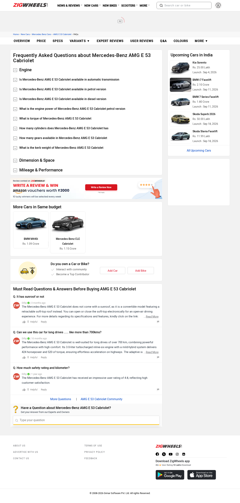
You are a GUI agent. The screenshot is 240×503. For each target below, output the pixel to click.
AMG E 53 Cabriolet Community (101, 399)
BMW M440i (31, 239)
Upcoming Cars (201, 150)
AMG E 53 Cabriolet (62, 34)
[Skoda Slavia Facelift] (180, 136)
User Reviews (141, 41)
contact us (21, 458)
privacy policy (94, 452)
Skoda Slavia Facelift (205, 131)
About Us (19, 445)
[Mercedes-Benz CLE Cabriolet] (67, 223)
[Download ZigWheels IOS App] (201, 475)
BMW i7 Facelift (202, 79)
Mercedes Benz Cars (41, 34)
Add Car (113, 270)
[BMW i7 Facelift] (180, 85)
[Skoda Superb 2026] (180, 119)
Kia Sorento (199, 62)
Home (16, 34)
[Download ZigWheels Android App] (170, 475)
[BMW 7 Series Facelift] (180, 102)
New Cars (25, 34)
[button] (161, 5)
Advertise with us (25, 452)
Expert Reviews (110, 41)
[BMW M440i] (30, 223)
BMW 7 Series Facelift (206, 97)
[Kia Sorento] (180, 67)
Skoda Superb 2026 (204, 114)
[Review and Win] (86, 188)
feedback (91, 458)
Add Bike (140, 270)
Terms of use (93, 445)
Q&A (163, 41)
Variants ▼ (80, 41)
